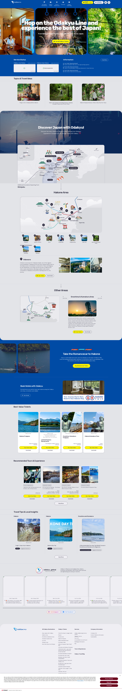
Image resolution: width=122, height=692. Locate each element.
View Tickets (41, 275)
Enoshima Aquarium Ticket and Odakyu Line (65, 661)
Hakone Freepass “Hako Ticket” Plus (65, 645)
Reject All (109, 682)
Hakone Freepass (62, 638)
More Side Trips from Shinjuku (48, 644)
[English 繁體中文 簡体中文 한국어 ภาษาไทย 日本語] (105, 2)
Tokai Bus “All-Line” (62, 671)
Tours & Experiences (80, 649)
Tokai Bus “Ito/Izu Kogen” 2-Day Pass (65, 669)
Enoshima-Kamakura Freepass (65, 653)
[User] (108, 2)
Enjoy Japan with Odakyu (47, 633)
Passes (59, 635)
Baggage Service (78, 636)
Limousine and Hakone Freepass (65, 647)
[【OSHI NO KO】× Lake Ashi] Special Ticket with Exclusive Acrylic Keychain (64, 650)
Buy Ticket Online (51, 496)
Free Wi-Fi (77, 638)
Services (77, 629)
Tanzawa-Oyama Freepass (64, 666)
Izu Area (44, 640)
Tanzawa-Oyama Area (47, 638)
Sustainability (94, 636)
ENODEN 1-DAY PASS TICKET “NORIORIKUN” (64, 658)
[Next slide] (101, 265)
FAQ (75, 643)
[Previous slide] (60, 265)
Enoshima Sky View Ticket (63, 655)
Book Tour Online (32, 496)
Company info (94, 633)
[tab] (26, 239)
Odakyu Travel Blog (80, 654)
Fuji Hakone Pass (62, 642)
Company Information (97, 629)
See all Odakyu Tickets (62, 41)
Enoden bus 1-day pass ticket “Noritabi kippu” (64, 664)
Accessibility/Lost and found (81, 640)
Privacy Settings (109, 678)
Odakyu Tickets (62, 629)
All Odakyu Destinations (48, 629)
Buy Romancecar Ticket (81, 366)
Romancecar (61, 636)
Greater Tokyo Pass (62, 673)
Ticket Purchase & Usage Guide (65, 633)
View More (104, 60)
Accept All (109, 685)
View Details (50, 275)
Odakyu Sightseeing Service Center (81, 634)
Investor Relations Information (97, 635)
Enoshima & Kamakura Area (48, 636)
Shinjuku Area (45, 642)
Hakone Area (45, 635)
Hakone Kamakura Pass (63, 640)
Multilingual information (80, 641)
